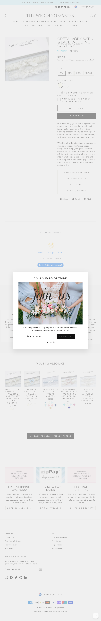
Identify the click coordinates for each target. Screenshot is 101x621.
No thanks (50, 342)
